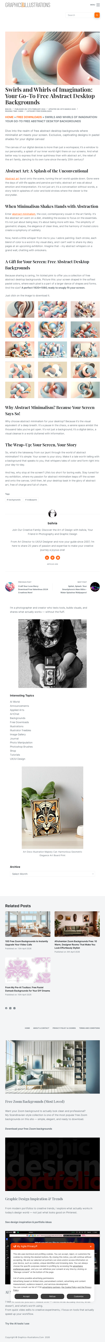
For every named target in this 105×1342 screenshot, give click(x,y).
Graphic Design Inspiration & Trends (34, 1198)
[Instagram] (14, 1008)
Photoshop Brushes (21, 746)
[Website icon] (52, 558)
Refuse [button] (52, 1296)
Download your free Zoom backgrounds (28, 1128)
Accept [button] (26, 1296)
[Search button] (97, 15)
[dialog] (52, 1272)
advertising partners (51, 1287)
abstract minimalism (23, 214)
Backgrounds (17, 718)
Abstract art (12, 178)
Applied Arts (17, 710)
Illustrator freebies (20, 730)
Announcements (19, 705)
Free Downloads (44, 111)
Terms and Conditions (89, 1028)
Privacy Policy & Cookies (64, 1028)
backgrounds (14, 499)
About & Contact (41, 1028)
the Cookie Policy (69, 1287)
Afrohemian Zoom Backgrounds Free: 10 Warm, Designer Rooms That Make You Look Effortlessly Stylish (76, 944)
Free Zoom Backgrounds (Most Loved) (34, 1101)
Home (9, 117)
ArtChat (14, 714)
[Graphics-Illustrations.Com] (27, 5)
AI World (15, 701)
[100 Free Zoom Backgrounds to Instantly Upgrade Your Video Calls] (27, 924)
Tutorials (15, 754)
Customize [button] (78, 1296)
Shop (13, 750)
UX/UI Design (17, 758)
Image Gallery (18, 734)
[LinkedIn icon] (47, 558)
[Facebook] (6, 1008)
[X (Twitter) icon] (58, 558)
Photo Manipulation (21, 742)
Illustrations (16, 726)
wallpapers (31, 499)
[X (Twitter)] (10, 1008)
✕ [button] (91, 1246)
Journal (14, 738)
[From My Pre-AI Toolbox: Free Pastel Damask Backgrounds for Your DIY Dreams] (27, 970)
